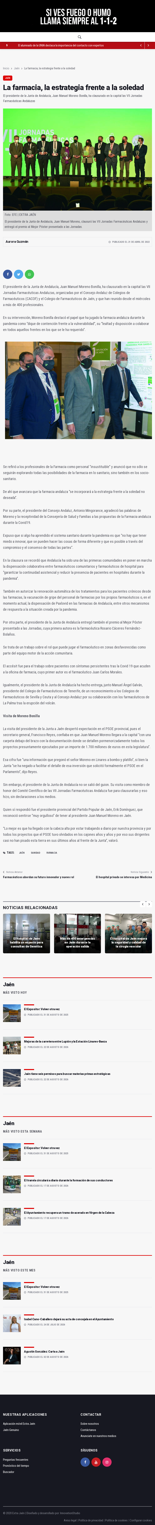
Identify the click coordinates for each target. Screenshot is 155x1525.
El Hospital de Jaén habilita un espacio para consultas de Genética (26, 942)
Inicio (6, 68)
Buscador (8, 1472)
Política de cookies (116, 1520)
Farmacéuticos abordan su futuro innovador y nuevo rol (38, 877)
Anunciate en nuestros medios (98, 1436)
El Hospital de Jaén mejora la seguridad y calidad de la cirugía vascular (128, 942)
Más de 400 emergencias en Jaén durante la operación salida (77, 942)
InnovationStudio (70, 1513)
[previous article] (148, 45)
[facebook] (7, 274)
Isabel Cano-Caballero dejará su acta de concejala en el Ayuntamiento (69, 1319)
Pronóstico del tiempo (16, 1466)
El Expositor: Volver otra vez (42, 1009)
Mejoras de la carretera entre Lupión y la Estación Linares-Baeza (65, 1041)
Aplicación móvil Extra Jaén (19, 1424)
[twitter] (18, 274)
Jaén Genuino (11, 1430)
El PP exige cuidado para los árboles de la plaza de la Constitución (56, 45)
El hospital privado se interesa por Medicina (124, 877)
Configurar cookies (141, 1520)
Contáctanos (88, 1430)
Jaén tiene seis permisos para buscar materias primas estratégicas (67, 1073)
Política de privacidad (91, 1520)
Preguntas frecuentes (15, 1460)
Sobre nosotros (90, 1424)
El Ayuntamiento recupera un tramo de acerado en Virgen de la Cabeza (69, 1212)
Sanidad (35, 852)
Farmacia (51, 852)
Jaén (17, 68)
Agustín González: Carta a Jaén (44, 1351)
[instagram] (107, 1462)
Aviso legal (70, 1520)
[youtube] (96, 1462)
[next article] (141, 45)
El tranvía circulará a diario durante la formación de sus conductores (68, 1180)
